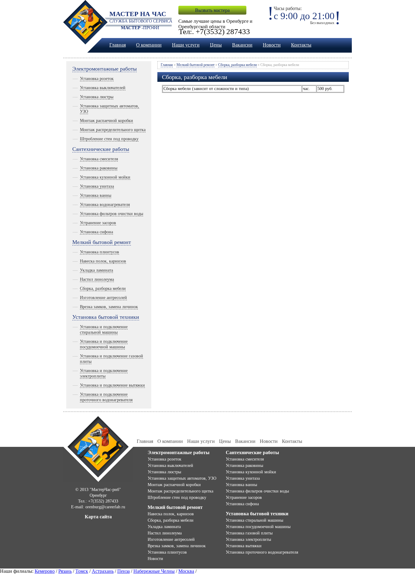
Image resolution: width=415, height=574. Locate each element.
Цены (216, 44)
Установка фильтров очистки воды (111, 213)
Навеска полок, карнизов (103, 261)
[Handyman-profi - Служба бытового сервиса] (98, 448)
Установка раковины (98, 168)
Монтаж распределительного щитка (113, 129)
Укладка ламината (96, 270)
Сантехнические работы (100, 149)
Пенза (123, 571)
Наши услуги (186, 44)
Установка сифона (96, 232)
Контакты (301, 44)
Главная (117, 44)
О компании (149, 44)
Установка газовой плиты (249, 533)
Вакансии (242, 44)
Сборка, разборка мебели (103, 288)
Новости (272, 44)
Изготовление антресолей (103, 297)
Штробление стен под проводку (109, 139)
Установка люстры (96, 97)
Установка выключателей (102, 87)
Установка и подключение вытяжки (112, 385)
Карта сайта (98, 516)
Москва (186, 571)
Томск (81, 571)
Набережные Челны (154, 571)
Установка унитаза (97, 186)
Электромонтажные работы (104, 69)
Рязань (65, 571)
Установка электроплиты (248, 539)
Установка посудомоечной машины (258, 526)
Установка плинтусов (99, 252)
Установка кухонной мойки (105, 177)
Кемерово (45, 571)
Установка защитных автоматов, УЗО (182, 478)
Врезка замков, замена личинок (109, 306)
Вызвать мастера (212, 10)
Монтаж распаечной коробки (106, 120)
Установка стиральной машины (254, 520)
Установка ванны (95, 195)
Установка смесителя (99, 159)
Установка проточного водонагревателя (262, 552)
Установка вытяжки (244, 546)
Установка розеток (97, 78)
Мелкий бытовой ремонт (101, 242)
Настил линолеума (97, 279)
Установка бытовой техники (105, 317)
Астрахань (103, 571)
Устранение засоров (98, 223)
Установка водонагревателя (105, 204)
